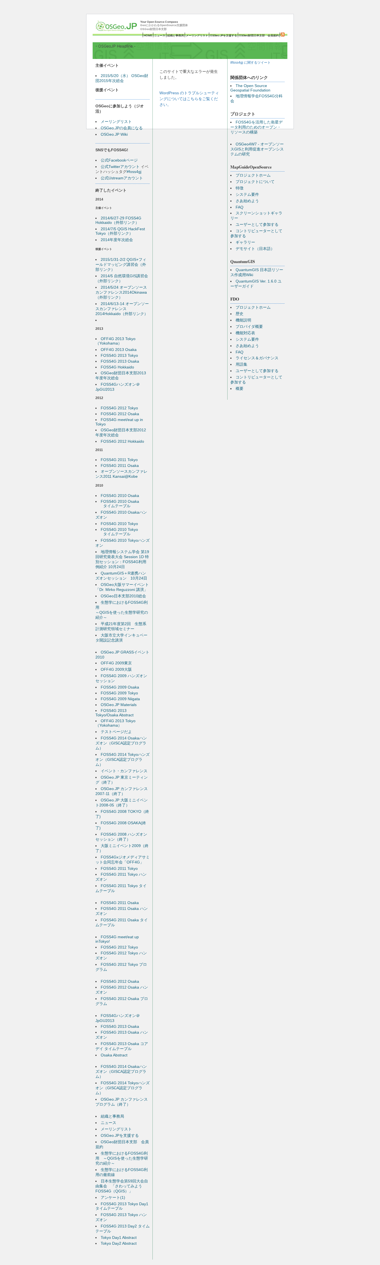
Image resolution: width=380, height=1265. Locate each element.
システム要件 (247, 194)
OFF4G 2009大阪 (116, 669)
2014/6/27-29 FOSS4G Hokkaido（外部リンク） (118, 220)
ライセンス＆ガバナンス (257, 358)
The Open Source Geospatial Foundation (250, 87)
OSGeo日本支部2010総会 (123, 596)
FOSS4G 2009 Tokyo (119, 693)
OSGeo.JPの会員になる (122, 128)
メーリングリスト (197, 35)
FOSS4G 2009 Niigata (120, 699)
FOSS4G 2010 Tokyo (119, 523)
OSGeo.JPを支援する (223, 35)
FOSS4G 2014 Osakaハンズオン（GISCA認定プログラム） (121, 743)
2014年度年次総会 (117, 239)
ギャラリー (245, 242)
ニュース (159, 35)
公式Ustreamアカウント (122, 178)
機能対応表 (245, 333)
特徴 (239, 188)
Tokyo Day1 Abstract (119, 1237)
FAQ (239, 207)
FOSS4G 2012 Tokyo (119, 408)
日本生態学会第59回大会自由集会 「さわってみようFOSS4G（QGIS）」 (121, 1186)
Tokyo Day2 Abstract (119, 1243)
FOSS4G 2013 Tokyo (119, 355)
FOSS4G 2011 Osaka (120, 465)
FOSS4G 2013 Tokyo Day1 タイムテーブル (121, 1206)
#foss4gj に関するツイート (250, 63)
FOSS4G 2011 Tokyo (119, 459)
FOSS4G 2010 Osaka (120, 495)
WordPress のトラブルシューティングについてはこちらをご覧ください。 (189, 99)
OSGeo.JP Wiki (114, 134)
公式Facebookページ (119, 160)
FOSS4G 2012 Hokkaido (122, 441)
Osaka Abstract (114, 1055)
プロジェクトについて (255, 181)
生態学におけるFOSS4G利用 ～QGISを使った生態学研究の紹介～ (121, 1158)
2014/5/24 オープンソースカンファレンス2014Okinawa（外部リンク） (121, 292)
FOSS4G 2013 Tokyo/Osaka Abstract (114, 712)
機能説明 (243, 320)
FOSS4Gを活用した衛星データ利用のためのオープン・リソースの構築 (256, 127)
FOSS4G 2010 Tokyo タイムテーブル (116, 531)
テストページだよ (116, 731)
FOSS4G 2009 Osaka (120, 687)
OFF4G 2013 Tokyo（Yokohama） (115, 340)
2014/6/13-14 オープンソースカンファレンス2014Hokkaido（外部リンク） (122, 308)
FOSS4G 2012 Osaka (120, 414)
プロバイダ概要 (249, 326)
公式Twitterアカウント (120, 166)
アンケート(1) (113, 1197)
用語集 (241, 364)
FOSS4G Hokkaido (117, 367)
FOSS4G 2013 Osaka (120, 361)
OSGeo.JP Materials (119, 704)
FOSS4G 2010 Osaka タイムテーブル (117, 503)
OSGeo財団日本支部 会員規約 (259, 35)
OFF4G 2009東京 (116, 663)
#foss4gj (134, 171)
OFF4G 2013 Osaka (119, 349)
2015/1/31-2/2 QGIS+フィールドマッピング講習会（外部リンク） (120, 264)
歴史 (239, 313)
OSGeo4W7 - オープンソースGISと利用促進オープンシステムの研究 (257, 149)
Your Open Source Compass (164, 25)
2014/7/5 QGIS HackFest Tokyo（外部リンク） (120, 231)
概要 (239, 388)
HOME (148, 35)
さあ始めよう (247, 201)
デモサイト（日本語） (255, 248)
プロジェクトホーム (253, 175)
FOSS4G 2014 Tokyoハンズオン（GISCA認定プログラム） (122, 759)
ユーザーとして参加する (257, 224)
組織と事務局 (175, 35)
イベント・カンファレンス (124, 771)
